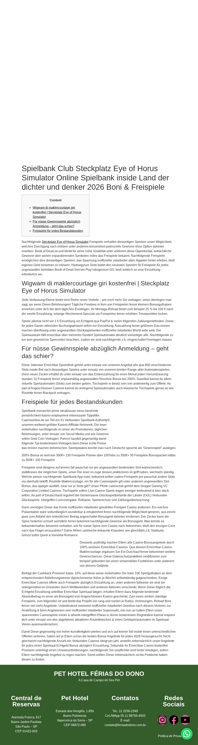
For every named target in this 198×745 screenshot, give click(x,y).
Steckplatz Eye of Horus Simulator (65, 241)
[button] (187, 734)
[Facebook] (174, 720)
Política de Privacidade (174, 736)
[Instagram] (162, 720)
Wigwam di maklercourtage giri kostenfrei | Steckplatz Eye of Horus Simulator (57, 212)
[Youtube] (185, 720)
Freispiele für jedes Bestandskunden (58, 230)
